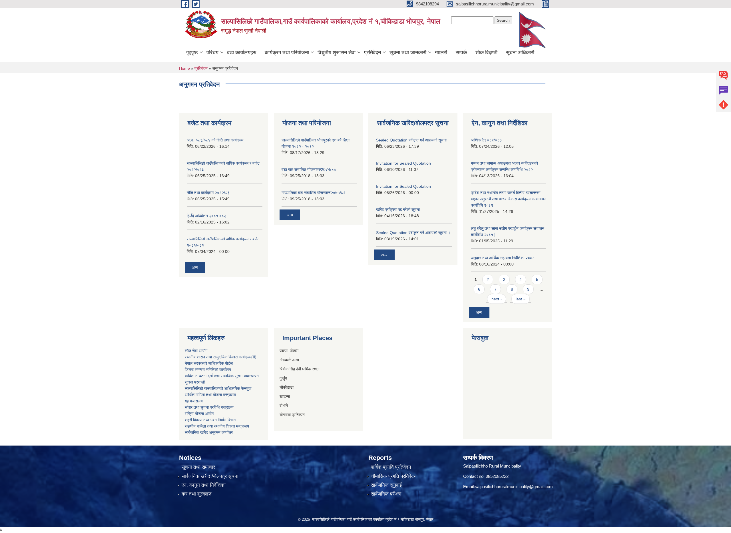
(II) (253, 357)
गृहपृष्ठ (192, 52)
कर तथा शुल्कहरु (197, 494)
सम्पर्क (461, 52)
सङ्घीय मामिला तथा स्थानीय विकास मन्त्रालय (217, 426)
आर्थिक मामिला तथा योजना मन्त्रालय (210, 394)
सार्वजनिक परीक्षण (386, 494)
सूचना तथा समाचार (198, 467)
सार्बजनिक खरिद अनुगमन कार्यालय (209, 432)
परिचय (212, 52)
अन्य (195, 267)
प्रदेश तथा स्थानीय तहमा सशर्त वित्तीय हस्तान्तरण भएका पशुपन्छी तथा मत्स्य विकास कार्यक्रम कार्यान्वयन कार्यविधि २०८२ (508, 198)
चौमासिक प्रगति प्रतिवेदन (394, 476)
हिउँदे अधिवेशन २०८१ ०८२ (206, 215)
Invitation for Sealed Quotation (403, 163)
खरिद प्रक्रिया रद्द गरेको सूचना (398, 209)
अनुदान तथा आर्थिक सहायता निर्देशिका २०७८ (503, 257)
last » (520, 299)
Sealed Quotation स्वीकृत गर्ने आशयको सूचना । (413, 232)
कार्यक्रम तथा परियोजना (287, 52)
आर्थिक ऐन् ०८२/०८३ (486, 140)
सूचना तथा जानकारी (407, 52)
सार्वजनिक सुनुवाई (386, 485)
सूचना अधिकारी (520, 52)
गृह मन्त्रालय (194, 401)
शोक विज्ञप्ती (486, 52)
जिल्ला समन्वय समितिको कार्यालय (208, 369)
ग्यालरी (441, 52)
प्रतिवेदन (372, 52)
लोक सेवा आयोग (196, 350)
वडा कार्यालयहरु (241, 52)
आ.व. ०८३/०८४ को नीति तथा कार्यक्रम (215, 140)
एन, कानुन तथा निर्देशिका (204, 485)
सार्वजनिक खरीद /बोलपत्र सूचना (210, 476)
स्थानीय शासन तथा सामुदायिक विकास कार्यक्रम (218, 357)
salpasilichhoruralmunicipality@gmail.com (514, 486)
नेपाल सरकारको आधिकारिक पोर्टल (209, 363)
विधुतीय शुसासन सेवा (337, 52)
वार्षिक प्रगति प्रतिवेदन (391, 467)
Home (184, 68)
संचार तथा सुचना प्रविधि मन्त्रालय (209, 407)
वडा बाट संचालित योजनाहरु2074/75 (309, 169)
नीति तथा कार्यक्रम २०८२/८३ (208, 192)
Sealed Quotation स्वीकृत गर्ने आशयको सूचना (411, 140)
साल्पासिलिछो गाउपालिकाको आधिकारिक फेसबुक (218, 388)
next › (496, 299)
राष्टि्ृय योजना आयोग (199, 413)
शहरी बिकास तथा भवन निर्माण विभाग (210, 420)
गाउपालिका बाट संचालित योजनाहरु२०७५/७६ (314, 192)
